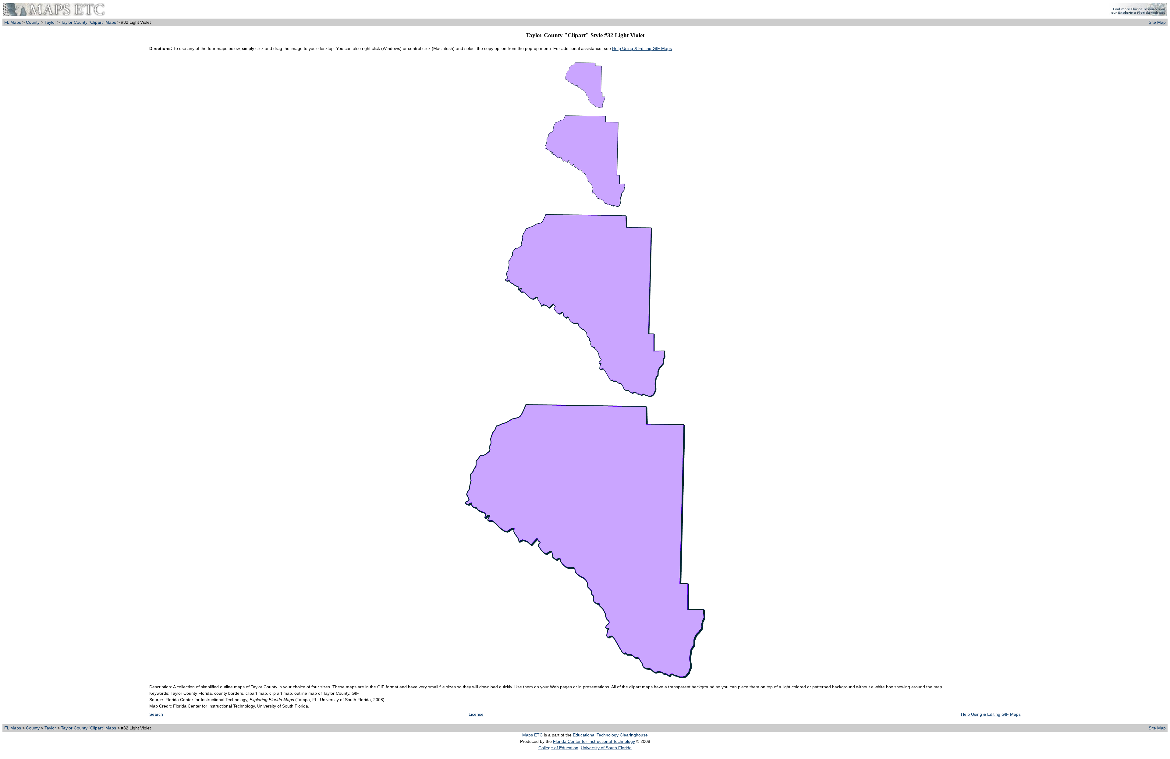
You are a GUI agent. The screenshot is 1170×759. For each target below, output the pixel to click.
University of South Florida (606, 747)
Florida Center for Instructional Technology (594, 741)
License (476, 714)
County (33, 22)
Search (156, 714)
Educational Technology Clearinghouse (610, 735)
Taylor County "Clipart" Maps (88, 22)
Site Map (1157, 22)
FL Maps (12, 22)
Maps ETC (532, 735)
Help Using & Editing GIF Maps (642, 48)
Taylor (50, 22)
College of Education (558, 747)
